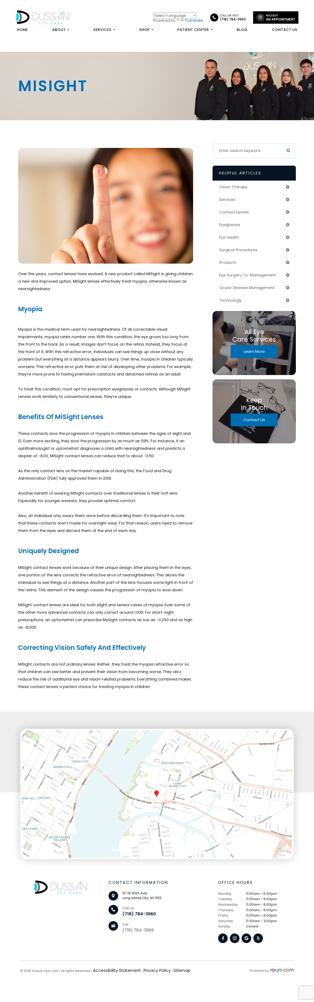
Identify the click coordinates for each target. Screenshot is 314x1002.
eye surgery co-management (247, 275)
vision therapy (233, 187)
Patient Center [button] (193, 29)
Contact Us (284, 29)
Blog (242, 29)
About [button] (59, 29)
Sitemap (182, 970)
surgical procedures (238, 250)
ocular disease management (246, 287)
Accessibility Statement (117, 970)
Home (22, 29)
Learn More (254, 351)
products (227, 262)
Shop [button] (144, 29)
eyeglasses (229, 224)
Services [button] (102, 29)
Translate (194, 20)
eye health (229, 237)
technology (230, 300)
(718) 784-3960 (139, 914)
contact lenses (234, 212)
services (227, 199)
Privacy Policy (157, 970)
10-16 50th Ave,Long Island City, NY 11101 (141, 895)
